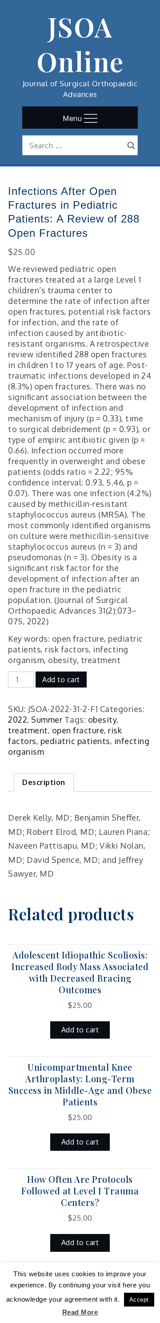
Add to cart (61, 679)
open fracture (78, 730)
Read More (80, 1312)
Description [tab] (43, 782)
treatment (28, 730)
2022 (17, 719)
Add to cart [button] (80, 1029)
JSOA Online (80, 43)
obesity (102, 719)
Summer (46, 719)
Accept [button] (139, 1299)
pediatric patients (75, 741)
